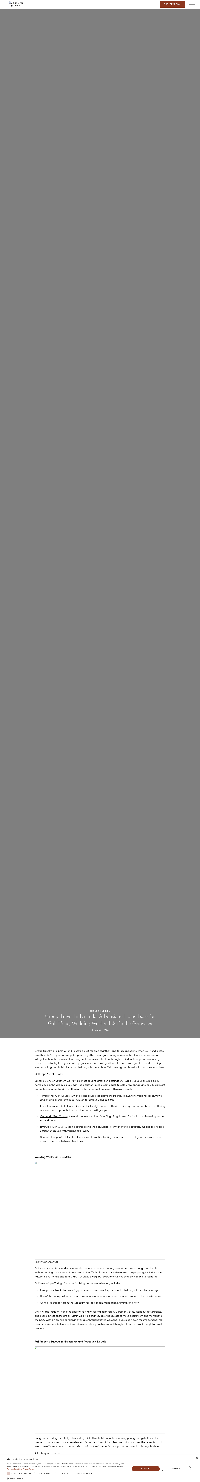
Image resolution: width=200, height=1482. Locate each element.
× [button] (197, 1458)
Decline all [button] (176, 1468)
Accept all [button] (146, 1468)
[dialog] (100, 1468)
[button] (67, 1478)
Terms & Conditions (14, 1469)
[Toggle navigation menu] (192, 5)
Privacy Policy (28, 1469)
